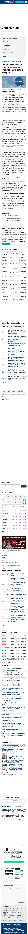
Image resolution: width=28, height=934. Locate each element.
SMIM (18, 908)
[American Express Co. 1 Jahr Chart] (22, 253)
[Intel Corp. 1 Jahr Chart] (23, 280)
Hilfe (13, 893)
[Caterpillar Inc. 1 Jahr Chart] (22, 264)
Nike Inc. (4, 292)
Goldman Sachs (9, 154)
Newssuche (6, 482)
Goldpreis (8, 914)
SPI (11, 908)
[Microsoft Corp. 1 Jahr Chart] (22, 288)
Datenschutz (21, 895)
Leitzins (21, 920)
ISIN (13, 31)
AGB (19, 899)
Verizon (6, 196)
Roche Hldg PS (6, 528)
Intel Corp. (4, 280)
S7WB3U (23, 644)
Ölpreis (15, 920)
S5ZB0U (23, 638)
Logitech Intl (5, 510)
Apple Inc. (4, 257)
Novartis (4, 522)
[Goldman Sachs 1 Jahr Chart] (22, 272)
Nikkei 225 (13, 912)
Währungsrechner (7, 920)
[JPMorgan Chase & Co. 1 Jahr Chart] (22, 284)
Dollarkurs (5, 915)
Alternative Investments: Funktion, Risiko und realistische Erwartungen (16, 680)
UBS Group (5, 513)
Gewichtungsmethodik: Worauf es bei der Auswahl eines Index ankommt (16, 674)
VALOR (4, 31)
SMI (4, 914)
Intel (16, 159)
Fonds (4, 917)
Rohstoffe (5, 919)
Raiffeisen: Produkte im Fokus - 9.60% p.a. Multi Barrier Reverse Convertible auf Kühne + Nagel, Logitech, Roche (18, 609)
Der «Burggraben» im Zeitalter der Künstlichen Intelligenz (18, 584)
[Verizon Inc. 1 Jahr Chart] (22, 299)
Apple (15, 187)
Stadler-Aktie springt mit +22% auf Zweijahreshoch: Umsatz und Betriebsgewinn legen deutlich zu (13, 698)
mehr (3, 531)
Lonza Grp (4, 525)
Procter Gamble (13, 168)
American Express (17, 161)
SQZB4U (23, 641)
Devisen (20, 914)
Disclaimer (20, 897)
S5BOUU (23, 656)
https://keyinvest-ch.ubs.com (15, 662)
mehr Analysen (6, 399)
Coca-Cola (14, 170)
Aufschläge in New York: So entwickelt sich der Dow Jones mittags (17, 365)
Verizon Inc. (5, 299)
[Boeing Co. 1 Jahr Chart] (22, 260)
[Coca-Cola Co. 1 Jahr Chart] (22, 268)
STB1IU (24, 653)
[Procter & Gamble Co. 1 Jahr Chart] (22, 296)
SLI (14, 908)
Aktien (14, 914)
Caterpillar (18, 158)
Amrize (4, 503)
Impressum (20, 893)
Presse (4, 897)
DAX (22, 908)
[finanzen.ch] (9, 1)
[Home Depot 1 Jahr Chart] (22, 277)
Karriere (5, 895)
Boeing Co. (5, 260)
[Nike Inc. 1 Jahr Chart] (23, 292)
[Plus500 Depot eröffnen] (8, 2)
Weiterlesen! (6, 244)
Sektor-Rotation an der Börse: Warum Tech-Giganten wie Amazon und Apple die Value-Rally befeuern (13, 725)
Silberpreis (18, 915)
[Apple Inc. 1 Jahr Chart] (23, 257)
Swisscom (4, 519)
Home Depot (11, 167)
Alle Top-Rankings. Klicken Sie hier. (11, 774)
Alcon (3, 516)
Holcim (4, 500)
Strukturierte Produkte (13, 917)
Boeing (12, 172)
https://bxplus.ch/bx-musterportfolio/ (10, 562)
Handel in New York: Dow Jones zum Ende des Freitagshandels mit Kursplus (17, 378)
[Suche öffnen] (26, 2)
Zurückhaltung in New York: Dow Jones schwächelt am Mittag (16, 332)
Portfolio (11, 919)
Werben (14, 895)
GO (23, 486)
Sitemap (5, 899)
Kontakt (5, 893)
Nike (15, 165)
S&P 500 (20, 912)
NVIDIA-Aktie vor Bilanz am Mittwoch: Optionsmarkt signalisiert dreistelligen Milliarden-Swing (13, 735)
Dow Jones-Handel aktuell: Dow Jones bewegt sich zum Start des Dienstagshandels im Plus (17, 345)
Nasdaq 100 (6, 912)
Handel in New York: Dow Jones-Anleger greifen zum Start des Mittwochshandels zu (17, 338)
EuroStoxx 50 (6, 910)
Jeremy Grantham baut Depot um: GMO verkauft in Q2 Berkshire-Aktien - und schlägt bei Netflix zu (12, 719)
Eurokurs (12, 915)
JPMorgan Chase (13, 156)
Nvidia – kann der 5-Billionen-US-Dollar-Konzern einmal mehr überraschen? (18, 594)
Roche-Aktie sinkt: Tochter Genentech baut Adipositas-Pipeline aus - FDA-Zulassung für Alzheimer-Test (13, 709)
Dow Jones (7, 94)
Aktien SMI (5, 908)
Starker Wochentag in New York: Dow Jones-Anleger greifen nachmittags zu (17, 359)
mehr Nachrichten (6, 382)
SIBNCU (23, 650)
